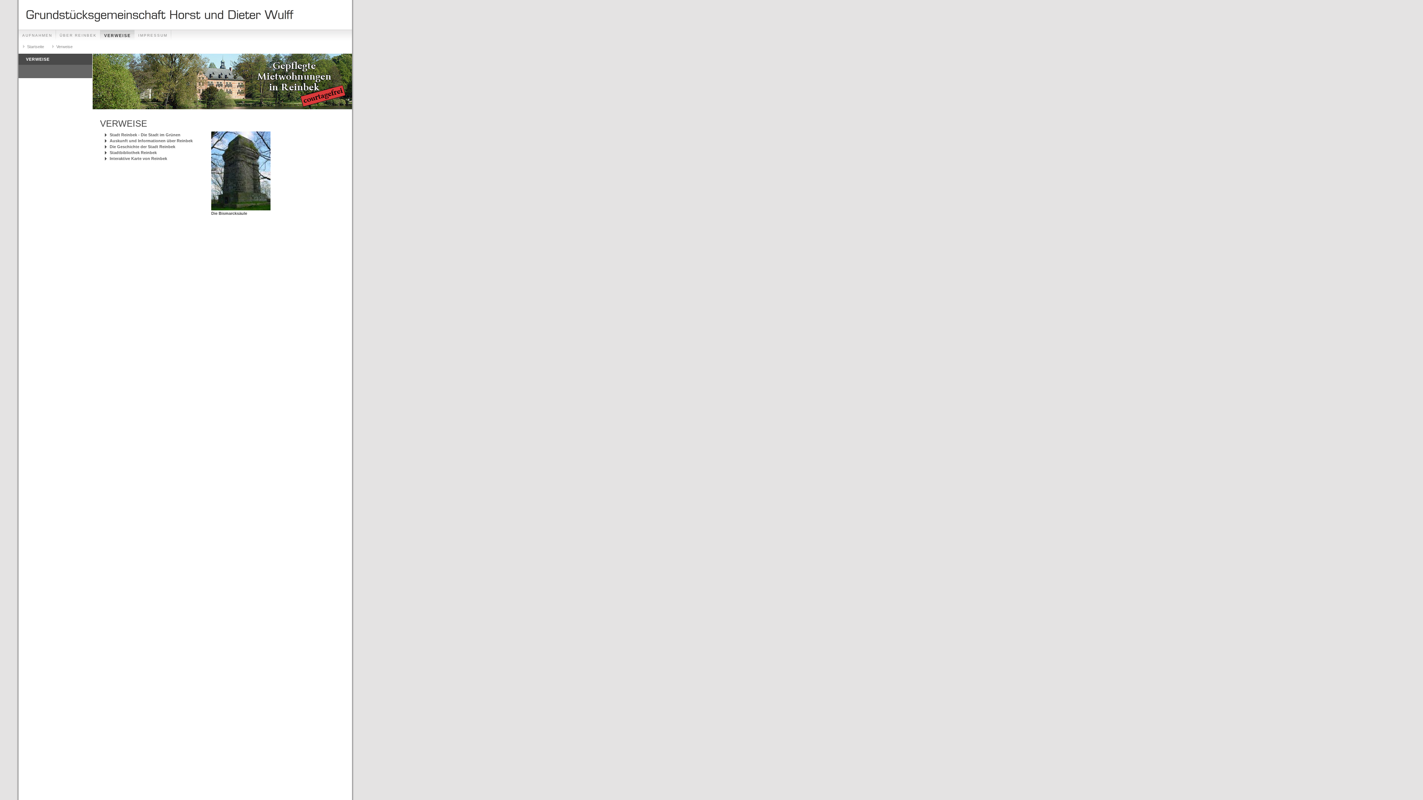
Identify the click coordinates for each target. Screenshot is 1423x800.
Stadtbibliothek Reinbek (133, 152)
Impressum (152, 35)
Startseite (35, 46)
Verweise (117, 35)
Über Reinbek (78, 35)
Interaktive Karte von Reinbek (138, 158)
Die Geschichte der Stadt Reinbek (142, 146)
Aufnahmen (37, 35)
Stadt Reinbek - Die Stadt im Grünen (145, 135)
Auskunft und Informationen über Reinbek (151, 141)
